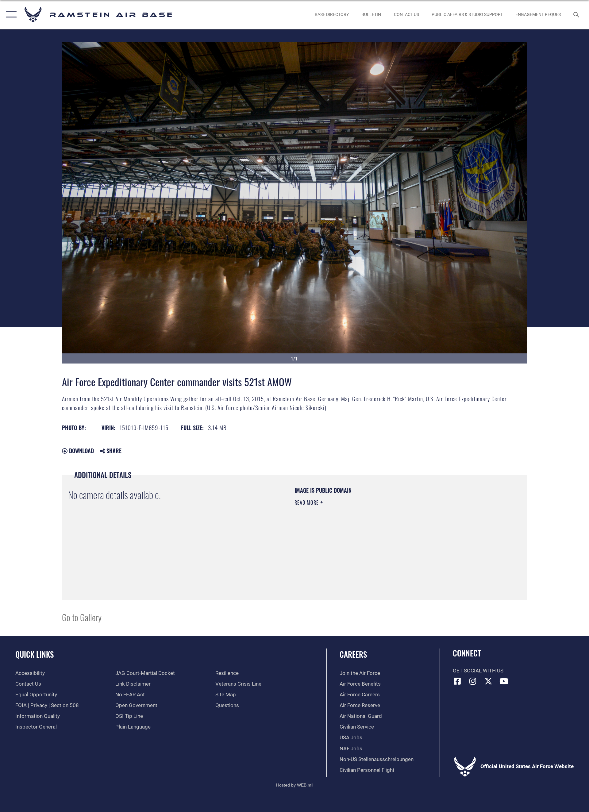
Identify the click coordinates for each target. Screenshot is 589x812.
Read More (307, 502)
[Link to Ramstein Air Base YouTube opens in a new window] (504, 681)
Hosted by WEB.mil (294, 785)
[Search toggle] (577, 14)
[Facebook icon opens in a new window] (457, 681)
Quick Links (34, 654)
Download (80, 451)
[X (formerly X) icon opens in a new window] (488, 681)
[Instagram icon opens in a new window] (472, 681)
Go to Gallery (82, 617)
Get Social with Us (478, 671)
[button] (10, 14)
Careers (353, 654)
